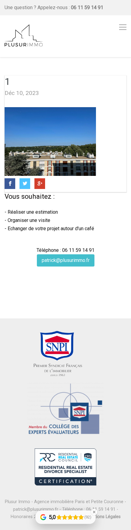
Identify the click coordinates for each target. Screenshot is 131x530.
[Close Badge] (94, 512)
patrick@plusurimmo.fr (66, 260)
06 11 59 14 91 (100, 509)
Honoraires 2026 (27, 516)
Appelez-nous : (70, 7)
